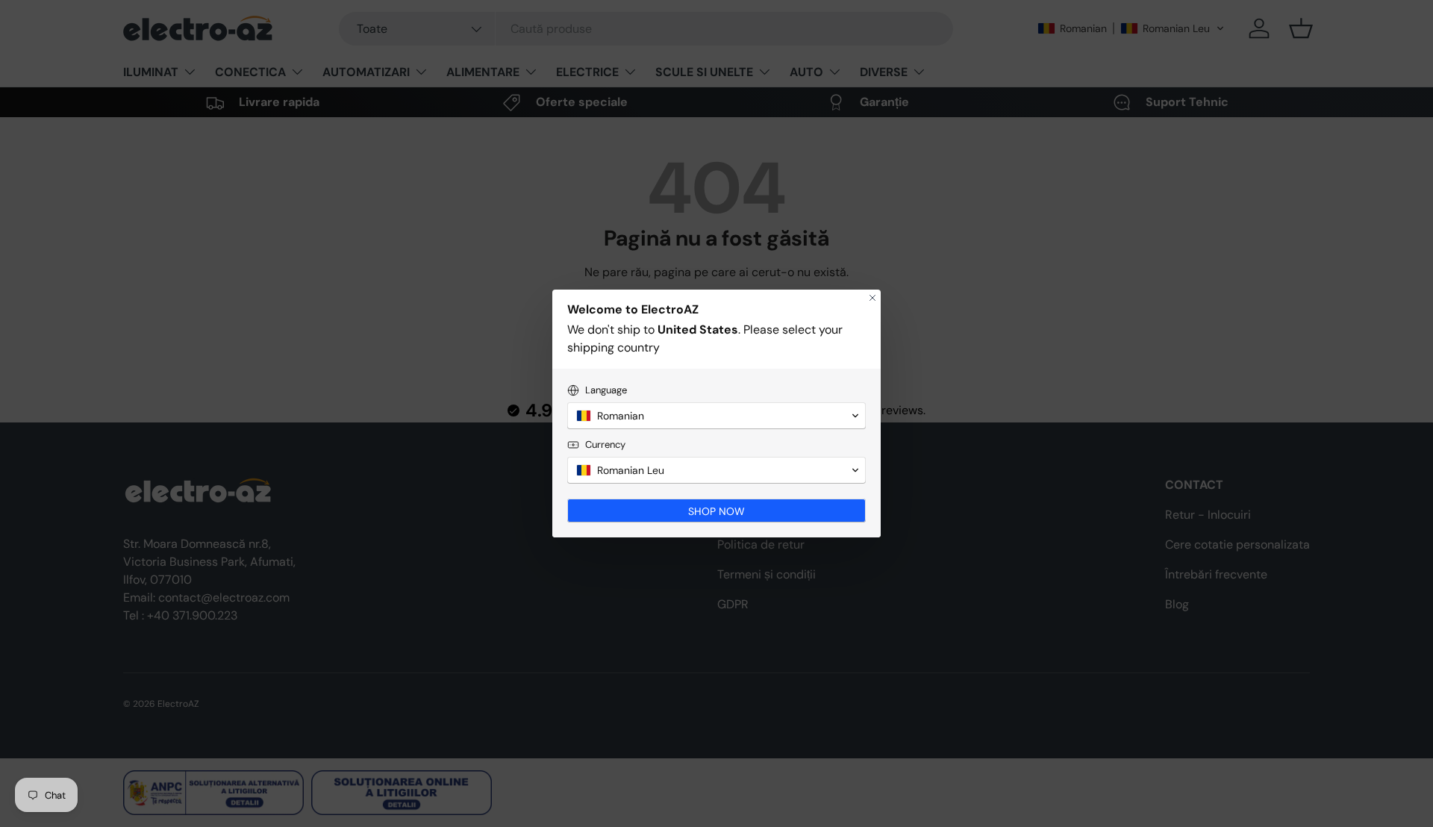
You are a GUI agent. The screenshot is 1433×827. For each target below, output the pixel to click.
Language (606, 390)
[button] (716, 415)
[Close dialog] (872, 298)
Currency (605, 444)
